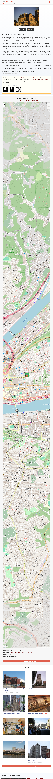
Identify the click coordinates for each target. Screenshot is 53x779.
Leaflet (37, 647)
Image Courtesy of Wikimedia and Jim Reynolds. (36, 738)
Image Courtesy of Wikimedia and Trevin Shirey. (9, 73)
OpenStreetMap (43, 647)
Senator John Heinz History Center (35, 713)
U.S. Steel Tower (31, 689)
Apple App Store (35, 79)
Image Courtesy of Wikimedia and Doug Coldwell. (36, 715)
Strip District (30, 736)
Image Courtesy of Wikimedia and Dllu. (34, 691)
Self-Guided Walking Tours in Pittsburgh (30, 78)
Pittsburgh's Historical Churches (11, 658)
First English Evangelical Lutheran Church (11, 713)
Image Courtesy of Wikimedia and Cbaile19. (10, 715)
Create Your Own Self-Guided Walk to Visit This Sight (26, 101)
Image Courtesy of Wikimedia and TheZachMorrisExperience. (13, 760)
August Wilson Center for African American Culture (13, 736)
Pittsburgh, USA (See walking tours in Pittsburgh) (21, 652)
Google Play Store (44, 79)
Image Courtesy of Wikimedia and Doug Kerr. (35, 762)
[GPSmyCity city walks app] (9, 2)
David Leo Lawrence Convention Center (11, 759)
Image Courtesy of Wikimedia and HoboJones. (10, 692)
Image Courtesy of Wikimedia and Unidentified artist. (11, 738)
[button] (26, 375)
